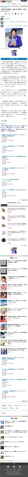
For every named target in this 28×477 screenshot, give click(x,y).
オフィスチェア (10, 205)
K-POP (17, 408)
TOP (14, 464)
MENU (23, 0)
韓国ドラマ (12, 408)
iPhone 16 (10, 405)
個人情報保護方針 (19, 469)
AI (24, 405)
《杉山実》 (25, 118)
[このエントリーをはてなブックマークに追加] (22, 14)
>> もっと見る (24, 245)
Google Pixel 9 (5, 408)
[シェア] (12, 14)
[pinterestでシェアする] (18, 14)
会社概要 (14, 469)
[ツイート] (9, 14)
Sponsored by (19, 200)
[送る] (15, 14)
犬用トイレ (24, 205)
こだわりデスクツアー (18, 405)
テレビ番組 (4, 120)
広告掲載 (11, 469)
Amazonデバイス (4, 205)
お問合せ (7, 469)
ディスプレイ (17, 205)
